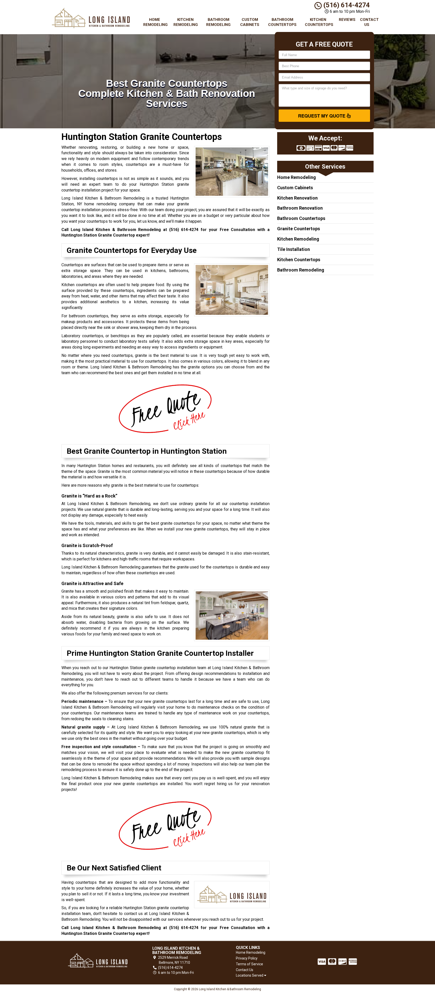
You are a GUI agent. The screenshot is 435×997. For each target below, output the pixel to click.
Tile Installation (293, 249)
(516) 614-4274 (346, 5)
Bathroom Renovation (300, 208)
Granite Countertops (298, 228)
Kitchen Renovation (297, 198)
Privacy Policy (247, 958)
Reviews (347, 19)
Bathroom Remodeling (218, 22)
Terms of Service (249, 964)
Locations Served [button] (250, 975)
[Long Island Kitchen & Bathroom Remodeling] (97, 960)
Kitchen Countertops (319, 22)
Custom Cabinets (249, 22)
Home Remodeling (155, 22)
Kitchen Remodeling (185, 22)
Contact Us (368, 22)
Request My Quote (322, 115)
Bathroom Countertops (282, 22)
